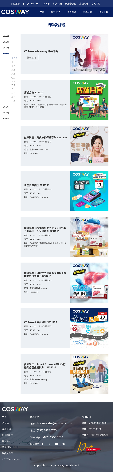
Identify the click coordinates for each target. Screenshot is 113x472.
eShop (46, 3)
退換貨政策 (7, 453)
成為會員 (6, 429)
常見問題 (96, 3)
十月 (13, 66)
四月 (13, 89)
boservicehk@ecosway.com (54, 423)
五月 (13, 85)
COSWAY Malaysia (11, 459)
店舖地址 (83, 3)
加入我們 (57, 3)
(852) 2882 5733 (47, 430)
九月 (13, 69)
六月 (13, 81)
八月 (13, 73)
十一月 (14, 62)
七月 (13, 77)
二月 (13, 97)
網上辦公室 (70, 3)
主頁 (42, 11)
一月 (13, 100)
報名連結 (31, 57)
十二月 (14, 58)
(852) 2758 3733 (53, 437)
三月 (13, 93)
